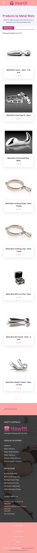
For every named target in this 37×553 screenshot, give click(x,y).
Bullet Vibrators (9, 449)
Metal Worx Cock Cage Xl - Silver (18, 115)
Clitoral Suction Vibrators (13, 461)
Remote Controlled (10, 473)
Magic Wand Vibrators (11, 452)
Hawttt (19, 548)
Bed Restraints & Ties (11, 483)
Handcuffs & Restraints (12, 486)
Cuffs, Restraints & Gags (12, 489)
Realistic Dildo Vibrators (12, 458)
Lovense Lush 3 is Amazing (13, 501)
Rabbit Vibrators (9, 455)
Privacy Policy (18, 526)
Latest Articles (18, 536)
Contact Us (18, 531)
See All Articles (9, 514)
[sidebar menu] (3, 3)
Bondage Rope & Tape (11, 480)
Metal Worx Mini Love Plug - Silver (18, 294)
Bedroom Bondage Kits (12, 477)
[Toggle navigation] (33, 3)
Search (18, 542)
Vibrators (7, 446)
